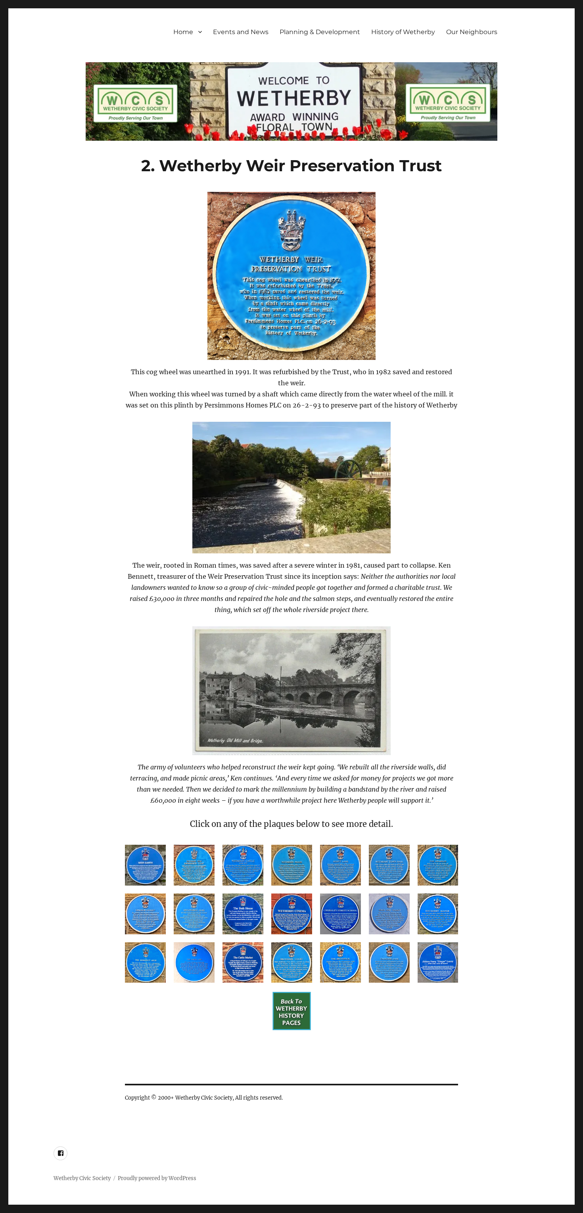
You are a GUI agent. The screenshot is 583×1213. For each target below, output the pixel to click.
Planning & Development (320, 32)
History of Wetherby (403, 32)
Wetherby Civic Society (82, 1178)
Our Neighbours (471, 32)
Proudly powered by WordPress (157, 1178)
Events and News (240, 32)
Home (183, 32)
